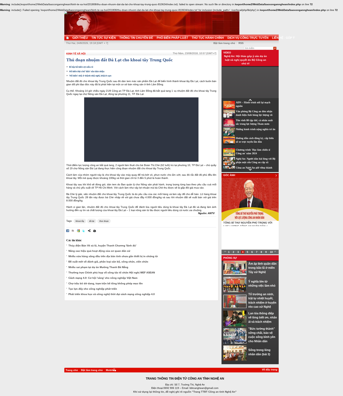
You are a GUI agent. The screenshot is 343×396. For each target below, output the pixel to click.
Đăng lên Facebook (67, 230)
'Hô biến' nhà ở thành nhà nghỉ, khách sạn (90, 76)
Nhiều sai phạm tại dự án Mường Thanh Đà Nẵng (98, 267)
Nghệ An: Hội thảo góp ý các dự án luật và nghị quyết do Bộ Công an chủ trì (245, 60)
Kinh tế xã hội (76, 53)
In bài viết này (94, 230)
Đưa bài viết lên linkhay (73, 230)
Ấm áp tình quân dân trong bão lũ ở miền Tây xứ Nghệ (262, 267)
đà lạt (91, 221)
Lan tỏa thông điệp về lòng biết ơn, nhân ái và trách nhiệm (262, 317)
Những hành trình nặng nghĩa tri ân (255, 129)
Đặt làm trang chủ (224, 43)
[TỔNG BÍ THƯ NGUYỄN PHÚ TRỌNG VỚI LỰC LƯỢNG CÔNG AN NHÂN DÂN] (250, 220)
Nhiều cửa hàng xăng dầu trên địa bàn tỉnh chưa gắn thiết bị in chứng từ (113, 256)
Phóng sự (230, 257)
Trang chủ (72, 370)
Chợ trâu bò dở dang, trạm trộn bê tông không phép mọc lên (105, 283)
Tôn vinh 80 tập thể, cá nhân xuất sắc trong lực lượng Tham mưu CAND (254, 124)
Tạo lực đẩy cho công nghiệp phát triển (92, 288)
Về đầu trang (269, 369)
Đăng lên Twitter (83, 230)
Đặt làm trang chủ (92, 370)
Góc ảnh (229, 175)
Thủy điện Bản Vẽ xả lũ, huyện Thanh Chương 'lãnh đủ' (102, 245)
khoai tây (80, 221)
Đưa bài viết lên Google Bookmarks (78, 230)
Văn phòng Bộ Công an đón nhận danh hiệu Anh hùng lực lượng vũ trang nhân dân (254, 115)
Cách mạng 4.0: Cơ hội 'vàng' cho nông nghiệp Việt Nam (102, 277)
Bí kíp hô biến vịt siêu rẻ (81, 67)
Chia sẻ (89, 230)
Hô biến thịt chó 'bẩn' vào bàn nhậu (86, 71)
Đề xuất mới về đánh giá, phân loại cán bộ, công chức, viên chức (108, 261)
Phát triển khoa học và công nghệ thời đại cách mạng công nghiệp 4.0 (111, 294)
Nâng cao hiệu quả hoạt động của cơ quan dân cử (99, 250)
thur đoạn (104, 221)
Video (227, 52)
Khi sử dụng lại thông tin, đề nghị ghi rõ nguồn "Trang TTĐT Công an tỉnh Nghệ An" (185, 391)
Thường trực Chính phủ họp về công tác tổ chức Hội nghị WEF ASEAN (111, 272)
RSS (240, 43)
